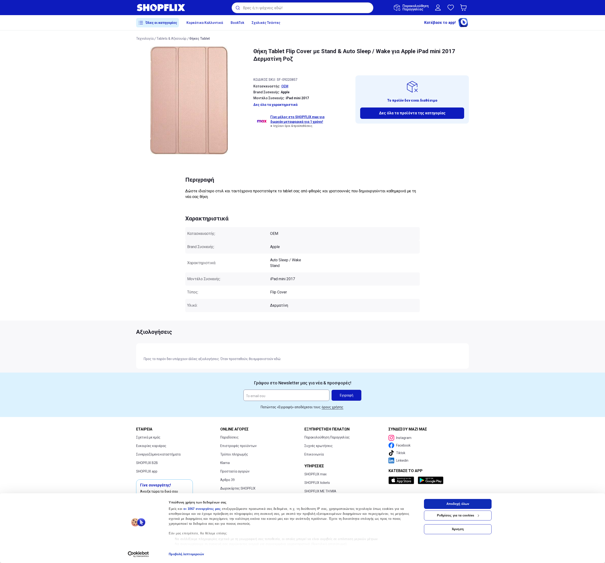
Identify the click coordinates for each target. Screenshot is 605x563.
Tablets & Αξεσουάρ (171, 38)
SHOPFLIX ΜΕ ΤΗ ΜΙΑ (320, 491)
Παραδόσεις (229, 437)
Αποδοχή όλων (457, 504)
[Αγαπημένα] (450, 7)
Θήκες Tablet (199, 38)
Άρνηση (458, 529)
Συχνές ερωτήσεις (318, 446)
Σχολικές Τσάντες (266, 23)
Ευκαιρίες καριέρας (151, 446)
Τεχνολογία (145, 38)
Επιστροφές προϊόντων (238, 446)
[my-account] (437, 7)
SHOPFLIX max (315, 474)
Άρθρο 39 (227, 480)
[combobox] (302, 7)
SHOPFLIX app (146, 471)
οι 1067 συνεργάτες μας (202, 509)
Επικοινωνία (314, 454)
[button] (464, 7)
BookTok (237, 23)
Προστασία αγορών (235, 471)
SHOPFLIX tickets (317, 483)
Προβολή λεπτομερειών (186, 554)
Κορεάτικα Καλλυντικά (204, 23)
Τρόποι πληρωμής (234, 454)
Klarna (225, 463)
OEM (284, 86)
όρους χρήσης (332, 407)
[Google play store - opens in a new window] (430, 480)
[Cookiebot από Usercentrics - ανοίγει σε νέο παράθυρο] (138, 554)
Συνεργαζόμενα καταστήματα (158, 454)
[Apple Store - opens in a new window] (402, 480)
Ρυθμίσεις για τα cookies (455, 515)
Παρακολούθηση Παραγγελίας (327, 437)
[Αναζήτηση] (237, 8)
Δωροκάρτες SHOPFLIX (237, 488)
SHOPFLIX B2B (147, 463)
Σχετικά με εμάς (148, 437)
